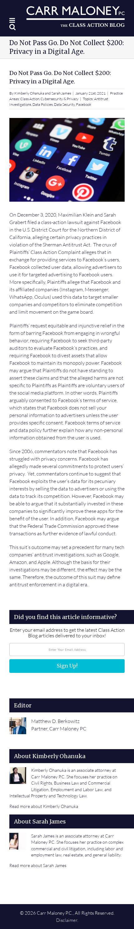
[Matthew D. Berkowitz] (17, 721)
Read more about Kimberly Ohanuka (43, 806)
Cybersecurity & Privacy (60, 98)
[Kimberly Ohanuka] (17, 771)
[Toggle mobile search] (12, 27)
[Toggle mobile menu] (12, 20)
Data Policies (42, 104)
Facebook (83, 104)
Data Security (64, 104)
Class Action (29, 98)
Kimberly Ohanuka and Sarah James (42, 93)
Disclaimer (66, 920)
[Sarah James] (17, 836)
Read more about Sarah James (37, 865)
